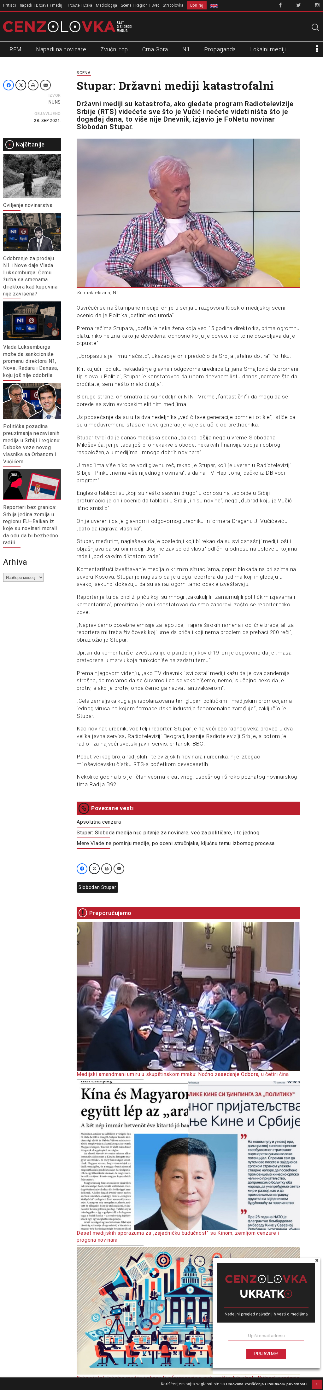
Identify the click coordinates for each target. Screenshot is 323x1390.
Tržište (73, 5)
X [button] (316, 1384)
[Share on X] (20, 85)
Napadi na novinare (61, 49)
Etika (88, 5)
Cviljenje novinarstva (28, 205)
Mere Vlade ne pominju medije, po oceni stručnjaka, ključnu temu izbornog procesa (176, 843)
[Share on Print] (33, 85)
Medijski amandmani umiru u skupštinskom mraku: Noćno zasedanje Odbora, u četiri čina (183, 1074)
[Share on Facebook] (8, 85)
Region (141, 5)
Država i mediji (50, 5)
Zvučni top (114, 49)
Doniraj (196, 5)
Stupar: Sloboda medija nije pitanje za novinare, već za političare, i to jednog (168, 833)
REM (15, 49)
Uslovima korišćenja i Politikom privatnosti (266, 1384)
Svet (155, 5)
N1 (186, 49)
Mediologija (106, 5)
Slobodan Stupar (97, 887)
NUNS (55, 102)
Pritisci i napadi (17, 5)
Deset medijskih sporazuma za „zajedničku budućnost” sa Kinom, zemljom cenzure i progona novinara (178, 1236)
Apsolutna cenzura (99, 822)
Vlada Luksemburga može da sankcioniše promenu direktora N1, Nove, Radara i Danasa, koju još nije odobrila (30, 361)
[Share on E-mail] (45, 85)
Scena (126, 5)
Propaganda (220, 49)
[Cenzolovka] (67, 26)
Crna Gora (155, 49)
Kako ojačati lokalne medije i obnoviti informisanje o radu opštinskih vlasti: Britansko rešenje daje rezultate (188, 1381)
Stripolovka (173, 5)
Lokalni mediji (268, 49)
